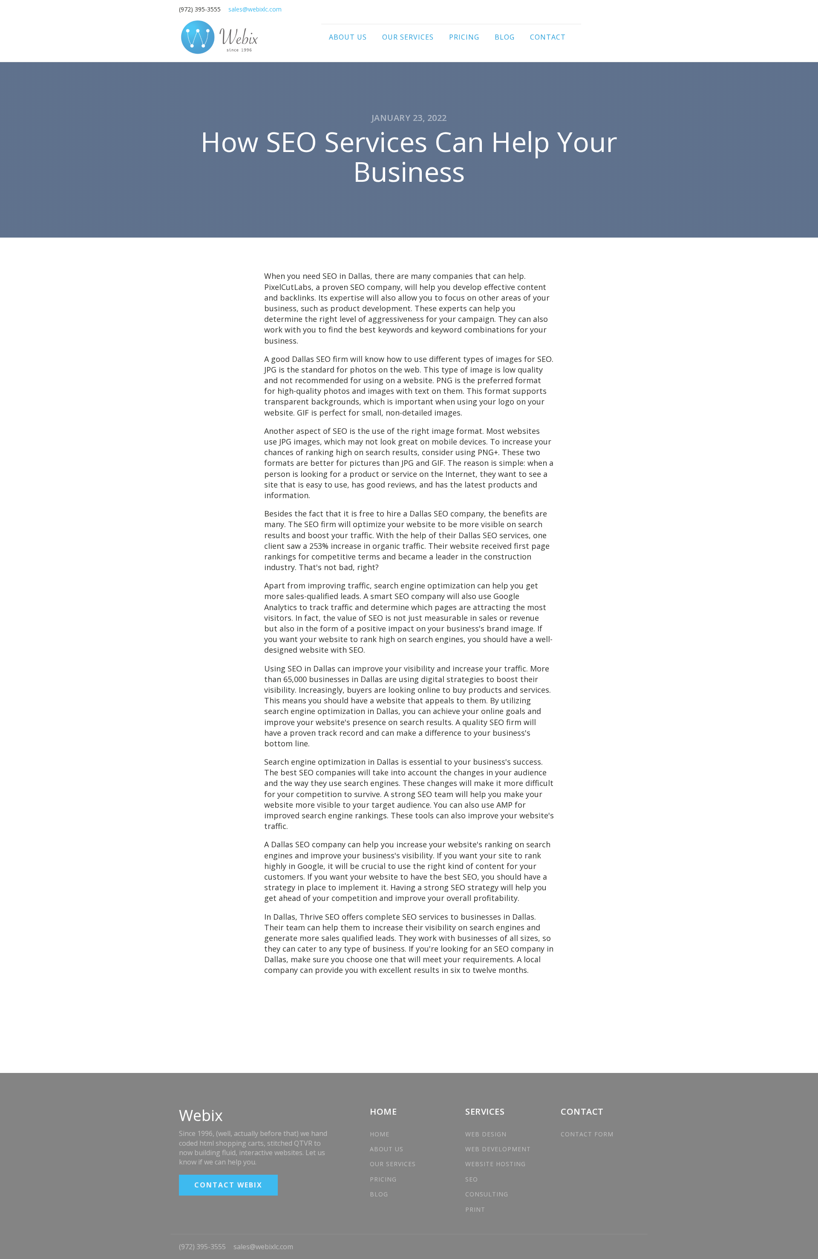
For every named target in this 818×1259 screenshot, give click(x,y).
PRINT (475, 1209)
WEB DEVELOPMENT (498, 1149)
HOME (379, 1134)
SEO (471, 1179)
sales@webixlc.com (263, 1246)
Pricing (464, 37)
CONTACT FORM (587, 1134)
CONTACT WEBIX (228, 1185)
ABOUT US (386, 1149)
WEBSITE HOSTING (495, 1164)
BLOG (379, 1194)
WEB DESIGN (487, 1134)
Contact (548, 37)
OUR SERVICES (393, 1164)
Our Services (408, 37)
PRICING (383, 1179)
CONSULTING (486, 1194)
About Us (348, 37)
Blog (505, 37)
